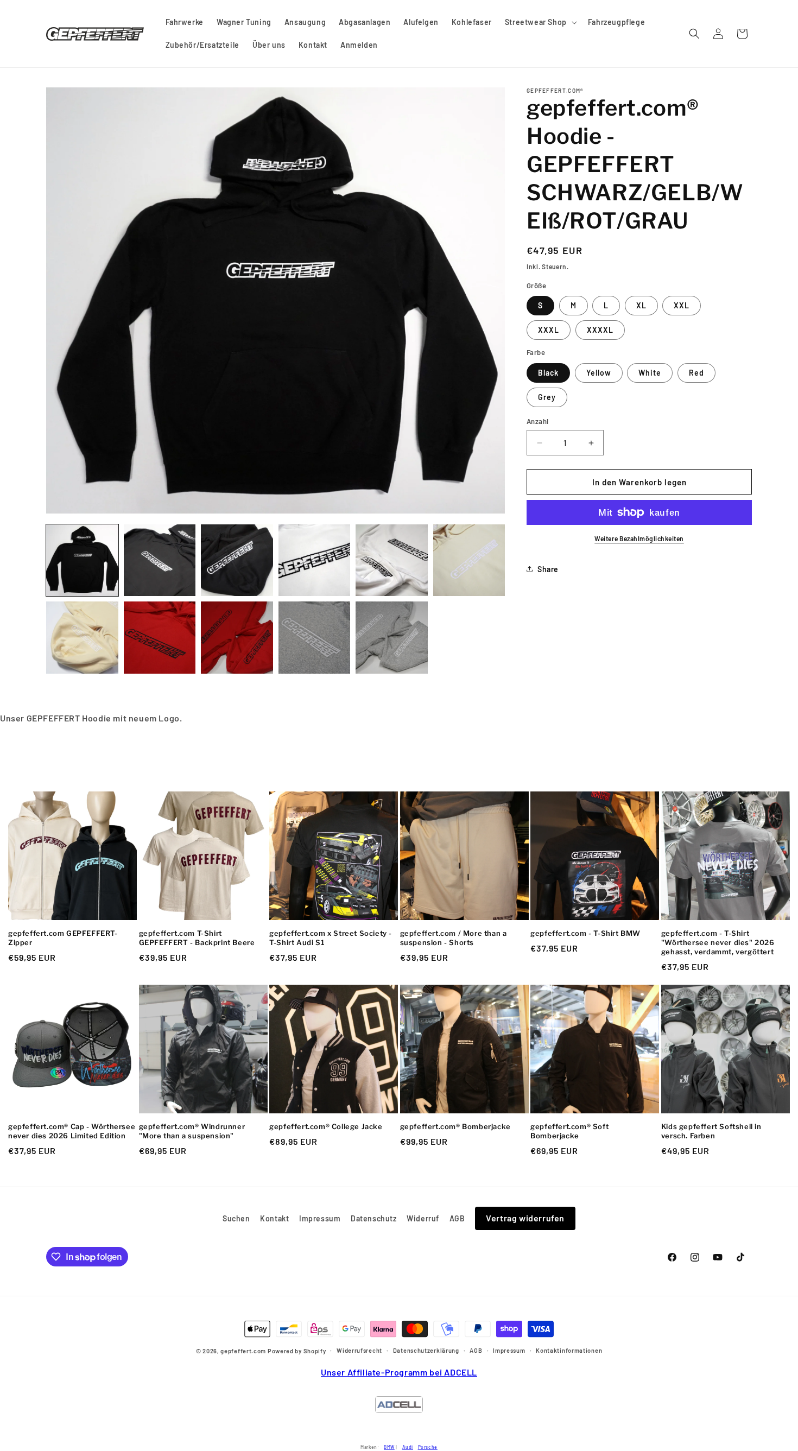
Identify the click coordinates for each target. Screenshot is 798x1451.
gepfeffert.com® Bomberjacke (455, 1126)
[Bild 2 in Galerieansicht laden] (160, 560)
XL (641, 305)
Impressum (319, 1218)
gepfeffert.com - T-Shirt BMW (585, 933)
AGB (457, 1218)
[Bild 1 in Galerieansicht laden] (82, 560)
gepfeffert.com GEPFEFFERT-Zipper (63, 938)
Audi (407, 1447)
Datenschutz (374, 1218)
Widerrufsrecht (359, 1350)
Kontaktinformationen (569, 1350)
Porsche (428, 1447)
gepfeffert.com (243, 1351)
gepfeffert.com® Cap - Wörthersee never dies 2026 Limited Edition (71, 1131)
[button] (539, 22)
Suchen (236, 1218)
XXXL (548, 329)
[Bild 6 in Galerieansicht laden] (392, 560)
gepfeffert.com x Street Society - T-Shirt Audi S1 (330, 938)
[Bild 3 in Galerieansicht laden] (237, 560)
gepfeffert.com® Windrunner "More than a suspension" (192, 1131)
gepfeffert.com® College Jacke (325, 1126)
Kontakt (274, 1218)
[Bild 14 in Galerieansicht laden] (314, 637)
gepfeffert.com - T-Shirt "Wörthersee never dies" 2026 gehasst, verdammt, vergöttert (718, 942)
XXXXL (600, 329)
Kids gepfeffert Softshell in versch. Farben (711, 1131)
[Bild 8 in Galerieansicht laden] (82, 637)
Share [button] (548, 569)
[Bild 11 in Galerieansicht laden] (160, 637)
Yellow (598, 372)
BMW (389, 1447)
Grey (547, 397)
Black (548, 372)
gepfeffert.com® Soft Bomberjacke (569, 1131)
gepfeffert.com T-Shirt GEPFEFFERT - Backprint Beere (197, 938)
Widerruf (423, 1218)
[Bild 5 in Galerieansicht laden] (314, 560)
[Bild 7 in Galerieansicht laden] (469, 560)
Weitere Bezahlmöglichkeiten (639, 538)
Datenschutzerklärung (426, 1350)
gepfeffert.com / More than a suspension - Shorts (453, 938)
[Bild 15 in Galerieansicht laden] (392, 637)
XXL (681, 305)
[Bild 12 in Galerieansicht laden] (237, 637)
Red (696, 372)
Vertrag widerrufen (525, 1218)
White (649, 372)
